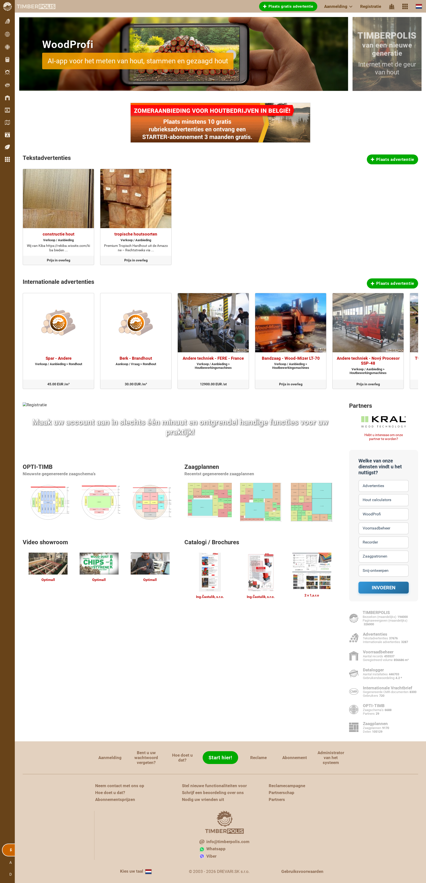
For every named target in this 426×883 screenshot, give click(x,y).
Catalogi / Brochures (211, 542)
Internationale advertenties (58, 281)
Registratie (370, 6)
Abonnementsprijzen (115, 799)
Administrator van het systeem (331, 757)
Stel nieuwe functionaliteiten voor (214, 785)
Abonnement (294, 757)
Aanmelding (335, 6)
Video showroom (45, 542)
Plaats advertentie (395, 159)
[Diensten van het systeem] (405, 6)
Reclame (258, 757)
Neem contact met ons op (119, 785)
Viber (211, 856)
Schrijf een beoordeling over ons (213, 792)
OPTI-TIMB (38, 466)
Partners (360, 405)
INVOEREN (383, 588)
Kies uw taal (131, 871)
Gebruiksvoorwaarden (302, 871)
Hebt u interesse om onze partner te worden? (383, 437)
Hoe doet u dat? (182, 758)
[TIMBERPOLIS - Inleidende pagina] (32, 6)
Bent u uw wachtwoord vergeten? (146, 757)
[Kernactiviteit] (391, 6)
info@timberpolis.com (227, 841)
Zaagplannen (201, 466)
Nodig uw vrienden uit (203, 799)
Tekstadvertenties (47, 157)
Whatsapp (216, 848)
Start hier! (220, 758)
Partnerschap (281, 792)
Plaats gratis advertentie (291, 6)
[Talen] (419, 6)
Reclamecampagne (287, 785)
